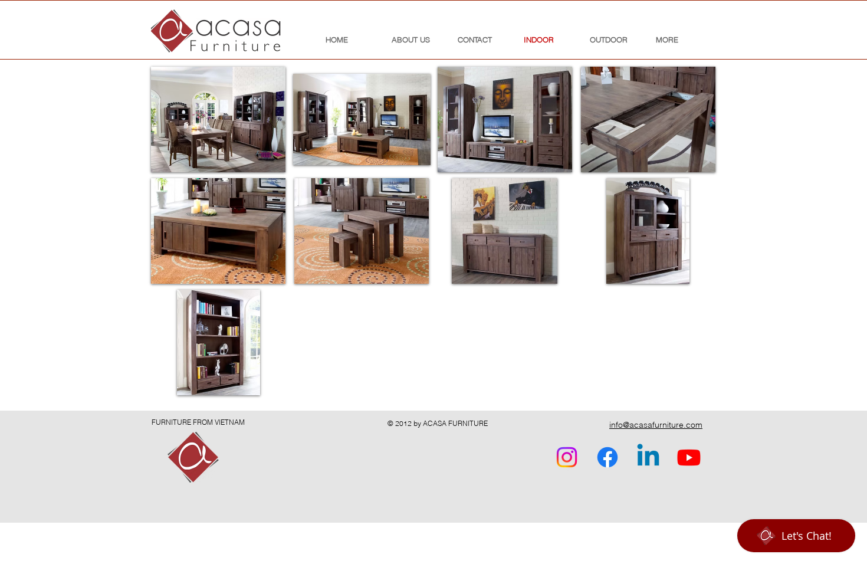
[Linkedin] (648, 457)
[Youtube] (688, 457)
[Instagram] (566, 457)
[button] (218, 119)
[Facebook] (607, 457)
